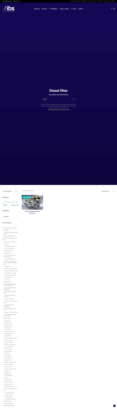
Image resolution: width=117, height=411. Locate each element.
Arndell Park (106, 1)
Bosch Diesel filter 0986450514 (32, 211)
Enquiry (94, 1)
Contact (80, 8)
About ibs (37, 8)
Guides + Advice (64, 8)
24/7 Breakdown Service (76, 1)
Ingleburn (113, 1)
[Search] (58, 99)
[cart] (114, 9)
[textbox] (10, 216)
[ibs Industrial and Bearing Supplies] (9, 8)
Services (44, 8)
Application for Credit (86, 1)
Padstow (99, 1)
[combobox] (10, 216)
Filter (5, 205)
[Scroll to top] (114, 405)
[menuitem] (75, 1)
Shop (74, 8)
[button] (112, 9)
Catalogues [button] (54, 8)
